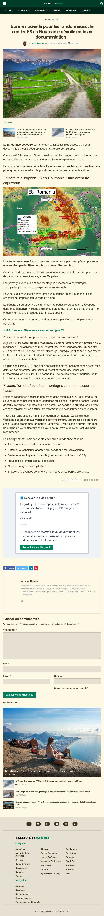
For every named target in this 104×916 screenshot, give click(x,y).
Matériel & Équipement (51, 861)
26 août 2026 (22, 808)
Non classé (46, 865)
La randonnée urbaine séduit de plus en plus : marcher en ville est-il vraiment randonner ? (31, 132)
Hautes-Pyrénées (48, 857)
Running (70, 857)
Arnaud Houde (38, 43)
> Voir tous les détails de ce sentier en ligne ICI (33, 330)
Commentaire (10, 629)
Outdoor (71, 10)
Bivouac (19, 860)
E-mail (7, 676)
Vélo (68, 873)
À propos (19, 886)
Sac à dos (70, 861)
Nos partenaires (22, 894)
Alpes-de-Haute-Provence (23, 854)
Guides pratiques (49, 853)
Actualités (24, 10)
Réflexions (71, 853)
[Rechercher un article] (101, 3)
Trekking (70, 869)
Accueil (9, 10)
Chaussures (21, 868)
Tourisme (57, 10)
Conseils (85, 10)
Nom (6, 663)
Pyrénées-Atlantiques (51, 873)
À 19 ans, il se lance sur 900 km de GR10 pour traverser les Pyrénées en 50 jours (80, 132)
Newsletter (20, 890)
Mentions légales (23, 898)
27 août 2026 (23, 138)
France (18, 876)
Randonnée (41, 10)
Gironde (44, 849)
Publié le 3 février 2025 (58, 43)
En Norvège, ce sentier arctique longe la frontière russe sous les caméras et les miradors (52, 791)
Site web (58, 676)
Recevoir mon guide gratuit (36, 547)
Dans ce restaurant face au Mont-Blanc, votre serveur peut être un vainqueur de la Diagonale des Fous (55, 803)
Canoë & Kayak (22, 864)
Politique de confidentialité (27, 902)
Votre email (25, 518)
